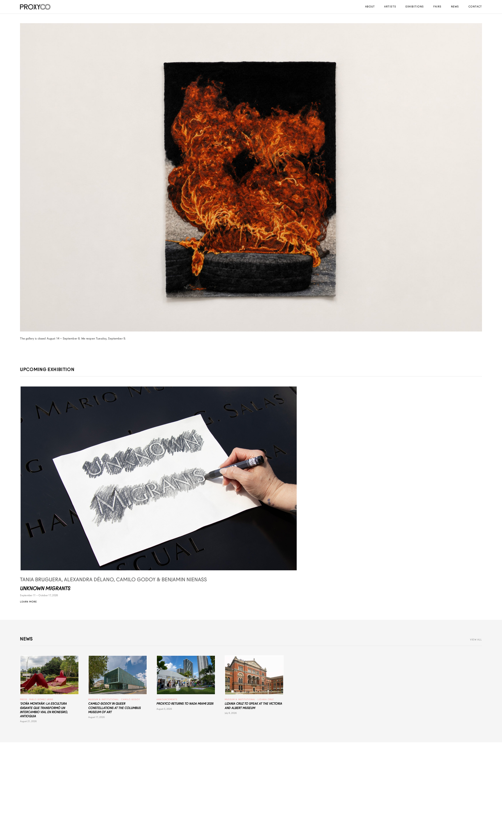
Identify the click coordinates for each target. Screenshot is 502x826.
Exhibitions (415, 6)
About (370, 6)
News (455, 6)
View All (476, 639)
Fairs (437, 6)
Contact (475, 6)
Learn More (28, 601)
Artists (390, 6)
